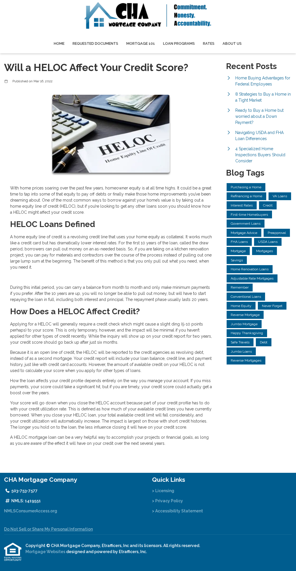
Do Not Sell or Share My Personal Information (48, 529)
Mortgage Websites (45, 551)
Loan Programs (179, 43)
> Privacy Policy (167, 501)
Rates (208, 43)
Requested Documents (95, 43)
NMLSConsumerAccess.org (30, 511)
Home (59, 43)
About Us (232, 43)
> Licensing (163, 490)
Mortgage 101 (140, 43)
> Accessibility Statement (177, 511)
